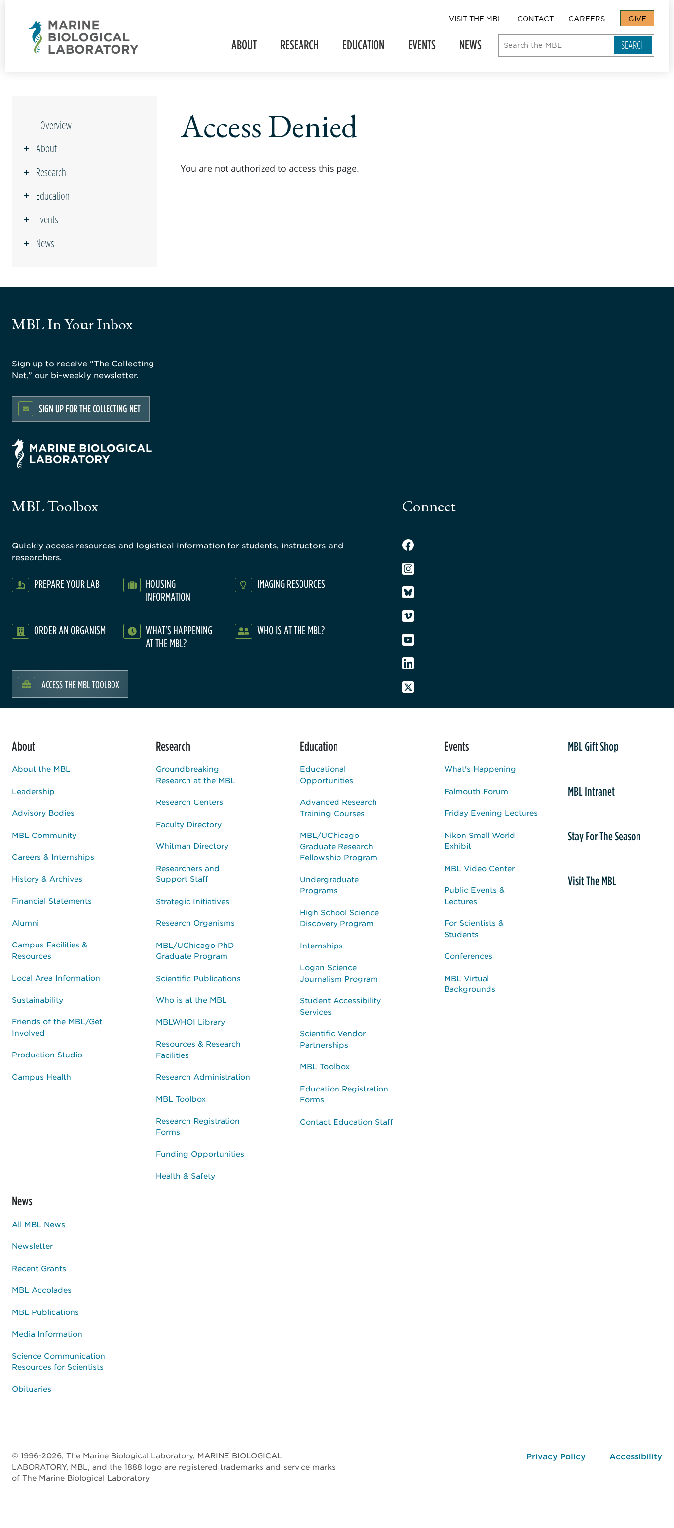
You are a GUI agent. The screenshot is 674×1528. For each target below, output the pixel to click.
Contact (535, 18)
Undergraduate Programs (329, 884)
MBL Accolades (42, 1289)
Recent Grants (39, 1268)
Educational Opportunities (326, 774)
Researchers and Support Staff (188, 873)
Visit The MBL (475, 18)
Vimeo (408, 616)
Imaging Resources (291, 584)
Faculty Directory (189, 824)
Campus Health (41, 1076)
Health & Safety (185, 1175)
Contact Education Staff (346, 1121)
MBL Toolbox (181, 1098)
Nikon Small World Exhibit (479, 840)
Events (418, 47)
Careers (586, 18)
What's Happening (480, 768)
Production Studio (47, 1054)
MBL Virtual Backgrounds (469, 983)
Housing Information (168, 590)
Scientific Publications (198, 977)
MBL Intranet (591, 791)
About (240, 47)
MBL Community (44, 834)
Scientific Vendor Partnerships (333, 1038)
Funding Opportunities (200, 1153)
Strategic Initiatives (192, 901)
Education (359, 47)
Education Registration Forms (344, 1094)
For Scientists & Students (474, 928)
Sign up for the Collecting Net (90, 408)
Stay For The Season (604, 836)
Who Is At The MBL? (291, 630)
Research (295, 47)
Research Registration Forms (198, 1126)
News (466, 47)
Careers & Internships (53, 856)
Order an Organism (70, 630)
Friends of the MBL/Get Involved (57, 1027)
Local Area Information (56, 977)
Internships (321, 945)
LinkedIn (408, 663)
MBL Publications (45, 1311)
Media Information (47, 1333)
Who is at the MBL (191, 999)
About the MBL (41, 768)
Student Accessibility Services (340, 1005)
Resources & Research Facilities (198, 1049)
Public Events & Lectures (474, 895)
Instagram (408, 569)
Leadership (33, 791)
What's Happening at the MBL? (179, 636)
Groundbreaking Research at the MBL (195, 774)
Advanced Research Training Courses (338, 807)
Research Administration (203, 1076)
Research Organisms (195, 922)
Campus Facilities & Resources (49, 950)
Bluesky (408, 592)
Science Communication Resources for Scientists (58, 1361)
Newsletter (32, 1245)
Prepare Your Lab (67, 584)
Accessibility (635, 1456)
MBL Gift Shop (593, 746)
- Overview (54, 125)
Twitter (408, 687)
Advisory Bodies (43, 812)
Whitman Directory (192, 845)
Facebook (408, 545)
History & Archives (47, 878)
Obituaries (31, 1388)
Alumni (25, 922)
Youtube (408, 640)
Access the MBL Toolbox (80, 684)
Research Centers (189, 801)
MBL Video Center (479, 868)
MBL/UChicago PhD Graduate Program (195, 950)
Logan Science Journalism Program (339, 972)
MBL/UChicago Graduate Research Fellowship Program (338, 846)
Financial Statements (52, 900)
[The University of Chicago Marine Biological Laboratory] (84, 37)
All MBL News (38, 1224)
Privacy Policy (556, 1456)
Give (637, 18)
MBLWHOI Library (190, 1021)
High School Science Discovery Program (339, 918)
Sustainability (37, 999)
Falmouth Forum (476, 791)
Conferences (468, 955)
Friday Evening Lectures (491, 812)
